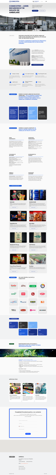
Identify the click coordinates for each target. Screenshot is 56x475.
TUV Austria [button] (20, 360)
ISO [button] (19, 359)
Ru (41, 1)
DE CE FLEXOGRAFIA (13, 395)
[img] (15, 388)
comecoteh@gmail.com (24, 463)
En (42, 1)
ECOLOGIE (37, 395)
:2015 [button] (22, 359)
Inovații (24, 395)
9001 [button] (20, 359)
